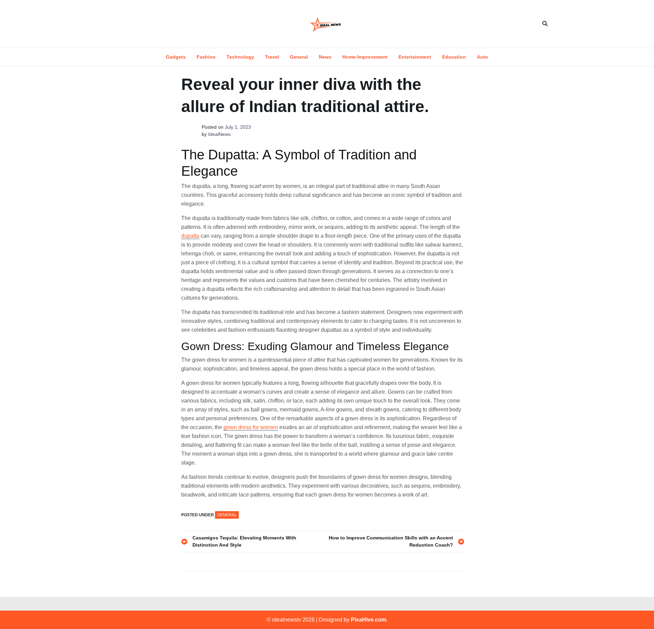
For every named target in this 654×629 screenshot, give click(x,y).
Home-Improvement (365, 57)
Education (454, 57)
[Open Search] (545, 24)
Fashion (206, 57)
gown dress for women (250, 427)
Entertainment (415, 57)
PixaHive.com (368, 620)
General (299, 57)
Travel (272, 57)
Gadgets (176, 57)
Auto (482, 57)
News (325, 57)
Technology (240, 57)
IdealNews (219, 134)
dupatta (190, 236)
